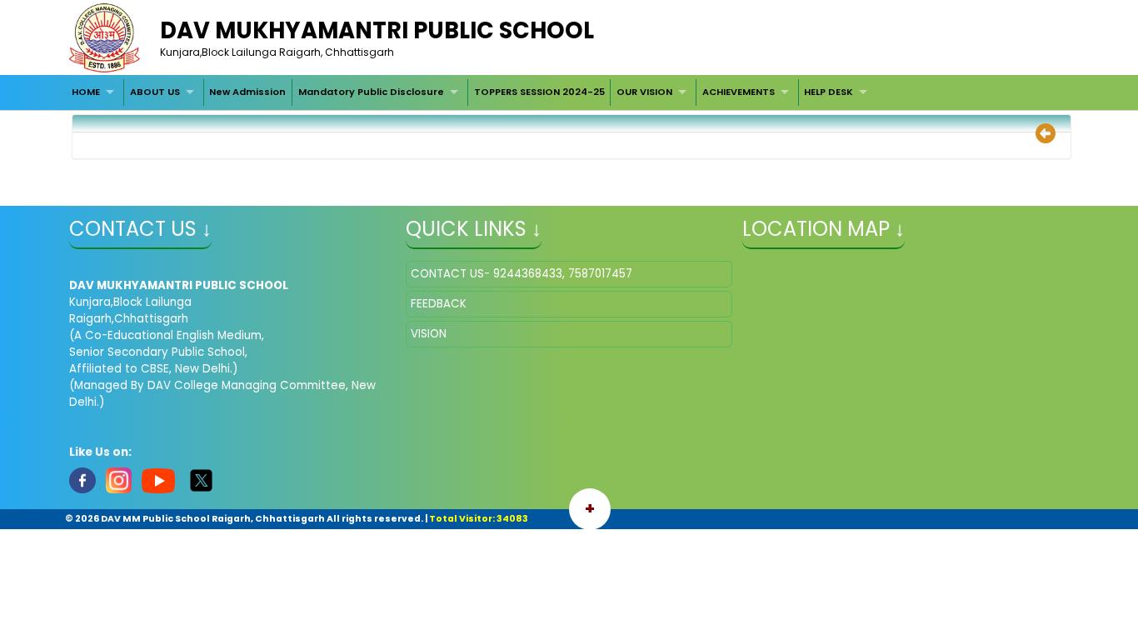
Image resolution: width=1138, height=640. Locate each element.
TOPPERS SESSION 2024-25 (539, 91)
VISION (429, 334)
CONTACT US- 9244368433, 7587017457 (521, 274)
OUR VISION (644, 91)
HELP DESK (828, 91)
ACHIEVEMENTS (738, 91)
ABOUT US (155, 91)
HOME (86, 91)
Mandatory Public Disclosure (371, 91)
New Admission (247, 91)
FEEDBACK (439, 304)
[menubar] (471, 92)
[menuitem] (95, 92)
